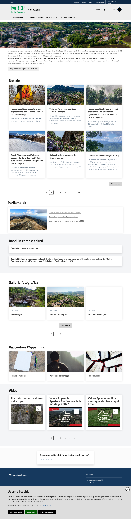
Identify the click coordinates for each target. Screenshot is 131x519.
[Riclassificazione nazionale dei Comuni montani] (65, 141)
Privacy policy (46, 505)
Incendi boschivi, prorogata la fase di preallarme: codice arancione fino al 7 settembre (27, 112)
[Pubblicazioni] (104, 361)
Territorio (11, 2)
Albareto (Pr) (16, 314)
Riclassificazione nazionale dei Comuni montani (62, 156)
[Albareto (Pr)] (27, 297)
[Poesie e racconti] (27, 361)
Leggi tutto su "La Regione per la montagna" (23, 69)
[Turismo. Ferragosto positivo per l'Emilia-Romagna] (65, 95)
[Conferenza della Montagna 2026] (104, 141)
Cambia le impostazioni (47, 512)
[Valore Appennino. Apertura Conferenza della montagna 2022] (65, 417)
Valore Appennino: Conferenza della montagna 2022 (66, 221)
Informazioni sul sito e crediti (94, 480)
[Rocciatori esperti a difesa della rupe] (27, 414)
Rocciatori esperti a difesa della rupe (27, 399)
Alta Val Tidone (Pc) (58, 314)
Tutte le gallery (65, 325)
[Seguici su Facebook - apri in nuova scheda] (104, 9)
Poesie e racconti (18, 375)
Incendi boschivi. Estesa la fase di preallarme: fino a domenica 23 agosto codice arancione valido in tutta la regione (103, 113)
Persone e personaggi (59, 375)
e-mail (92, 482)
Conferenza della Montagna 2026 (102, 155)
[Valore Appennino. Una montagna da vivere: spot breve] (104, 417)
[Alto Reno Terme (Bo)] (104, 297)
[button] (119, 9)
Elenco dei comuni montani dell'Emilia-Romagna (65, 213)
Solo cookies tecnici (16, 512)
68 (79, 193)
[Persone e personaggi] (65, 361)
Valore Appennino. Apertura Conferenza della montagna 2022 (65, 401)
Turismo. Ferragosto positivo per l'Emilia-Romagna (63, 110)
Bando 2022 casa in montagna (24, 248)
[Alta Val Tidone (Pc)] (65, 297)
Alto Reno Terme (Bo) (97, 314)
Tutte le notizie (115, 184)
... (75, 193)
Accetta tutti (31, 512)
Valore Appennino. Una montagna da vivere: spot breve (103, 401)
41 (79, 334)
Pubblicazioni (94, 375)
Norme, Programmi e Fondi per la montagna (63, 217)
